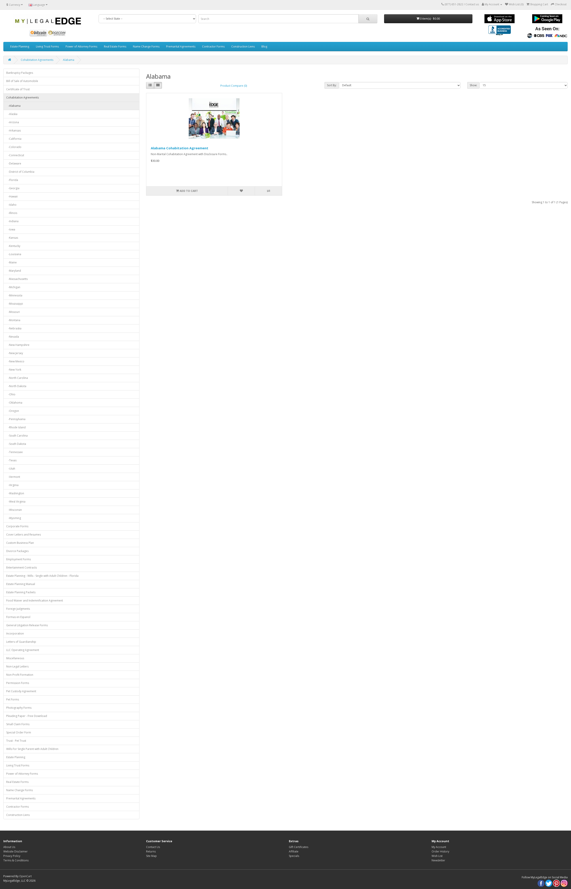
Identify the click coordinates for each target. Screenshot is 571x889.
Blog (264, 46)
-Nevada (12, 337)
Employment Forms (18, 559)
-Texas (11, 460)
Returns (151, 851)
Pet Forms (12, 699)
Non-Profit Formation (19, 675)
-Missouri (13, 312)
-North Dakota (16, 386)
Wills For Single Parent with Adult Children (32, 749)
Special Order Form (18, 732)
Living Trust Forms (47, 46)
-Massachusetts (17, 279)
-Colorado (13, 147)
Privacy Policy (11, 856)
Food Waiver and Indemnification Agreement (34, 600)
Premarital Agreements (180, 46)
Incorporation (15, 633)
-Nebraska (13, 328)
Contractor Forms (213, 46)
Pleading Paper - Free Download (26, 716)
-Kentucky (13, 246)
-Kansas (12, 238)
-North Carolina (17, 378)
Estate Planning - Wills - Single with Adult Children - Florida (42, 576)
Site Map (151, 856)
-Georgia (12, 188)
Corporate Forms (17, 526)
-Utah (10, 468)
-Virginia (12, 485)
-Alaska (11, 114)
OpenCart (25, 876)
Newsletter (438, 860)
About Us (9, 847)
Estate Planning (19, 46)
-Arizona (12, 122)
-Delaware (13, 163)
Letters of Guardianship (21, 642)
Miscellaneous (15, 658)
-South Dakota (16, 444)
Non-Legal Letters (17, 666)
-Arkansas (13, 130)
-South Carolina (17, 435)
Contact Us (153, 847)
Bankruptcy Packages (19, 73)
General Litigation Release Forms (27, 625)
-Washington (15, 493)
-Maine (11, 262)
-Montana (13, 320)
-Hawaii (12, 196)
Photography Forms (18, 708)
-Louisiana (13, 254)
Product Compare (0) (233, 86)
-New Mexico (15, 361)
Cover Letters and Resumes (23, 534)
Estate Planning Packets (20, 592)
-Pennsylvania (15, 419)
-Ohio (10, 394)
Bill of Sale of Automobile (22, 81)
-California (13, 139)
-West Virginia (15, 501)
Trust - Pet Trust (16, 741)
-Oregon (12, 411)
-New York (13, 370)
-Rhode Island (16, 427)
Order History (440, 851)
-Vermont (13, 477)
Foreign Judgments (18, 609)
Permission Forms (17, 683)
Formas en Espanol (18, 617)
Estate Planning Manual (20, 584)
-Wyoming (13, 518)
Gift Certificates (298, 847)
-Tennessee (14, 452)
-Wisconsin (14, 510)
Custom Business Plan (20, 543)
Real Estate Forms (115, 46)
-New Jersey (14, 353)
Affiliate (293, 851)
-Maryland (13, 271)
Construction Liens (243, 46)
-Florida (12, 180)
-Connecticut (15, 155)
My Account (439, 847)
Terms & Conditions (16, 860)
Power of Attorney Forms (81, 46)
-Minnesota (14, 295)
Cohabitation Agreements (37, 60)
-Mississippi (14, 304)
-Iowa (10, 229)
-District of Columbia (20, 172)
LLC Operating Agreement (22, 650)
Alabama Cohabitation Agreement (179, 148)
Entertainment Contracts (21, 567)
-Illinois (11, 213)
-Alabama (13, 106)
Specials (294, 856)
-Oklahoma (14, 402)
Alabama (68, 60)
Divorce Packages (17, 551)
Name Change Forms (146, 46)
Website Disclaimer (15, 851)
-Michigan (13, 287)
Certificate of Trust (18, 89)
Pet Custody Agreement (21, 691)
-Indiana (12, 221)
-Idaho (11, 205)
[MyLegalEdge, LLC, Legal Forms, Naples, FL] (499, 30)
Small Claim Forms (17, 724)
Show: (473, 85)
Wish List (437, 856)
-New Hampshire (17, 345)
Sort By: (332, 85)
